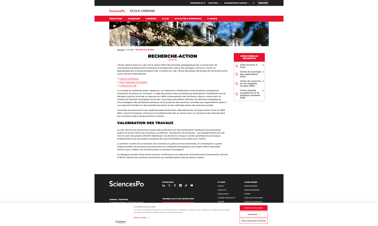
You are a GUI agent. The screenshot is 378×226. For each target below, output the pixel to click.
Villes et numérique (129, 79)
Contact (221, 186)
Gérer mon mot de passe (253, 197)
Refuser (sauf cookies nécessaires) (254, 221)
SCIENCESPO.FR (196, 3)
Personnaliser (252, 214)
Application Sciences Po (253, 201)
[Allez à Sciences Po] (126, 184)
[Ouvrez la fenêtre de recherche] (254, 3)
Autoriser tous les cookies (254, 208)
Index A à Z (222, 190)
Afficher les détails (140, 217)
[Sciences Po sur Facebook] (175, 185)
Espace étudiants (250, 186)
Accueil (121, 49)
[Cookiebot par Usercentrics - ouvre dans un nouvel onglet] (120, 222)
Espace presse (223, 194)
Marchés (221, 201)
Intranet (247, 194)
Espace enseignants (251, 190)
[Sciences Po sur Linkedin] (163, 185)
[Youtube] (191, 185)
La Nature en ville (127, 85)
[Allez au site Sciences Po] (117, 11)
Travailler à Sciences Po (226, 197)
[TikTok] (186, 185)
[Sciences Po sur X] (169, 185)
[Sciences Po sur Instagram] (180, 185)
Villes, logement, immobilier (133, 82)
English (263, 3)
